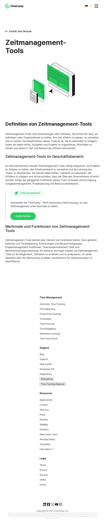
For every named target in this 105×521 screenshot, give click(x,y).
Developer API (47, 369)
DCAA (43, 484)
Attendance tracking (50, 333)
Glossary (44, 429)
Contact (44, 404)
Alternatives (47, 379)
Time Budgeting (48, 328)
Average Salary (47, 439)
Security (44, 474)
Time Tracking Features (52, 384)
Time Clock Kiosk (49, 338)
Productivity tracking (50, 314)
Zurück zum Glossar (20, 31)
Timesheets (45, 318)
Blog (42, 354)
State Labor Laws (48, 434)
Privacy (43, 470)
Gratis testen (23, 216)
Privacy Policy (84, 516)
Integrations (46, 374)
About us (44, 409)
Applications (46, 399)
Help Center (46, 364)
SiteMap (44, 424)
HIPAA (43, 479)
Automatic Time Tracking (52, 304)
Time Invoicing (47, 323)
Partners (44, 419)
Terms (43, 465)
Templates (45, 444)
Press (42, 414)
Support (44, 359)
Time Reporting (47, 309)
